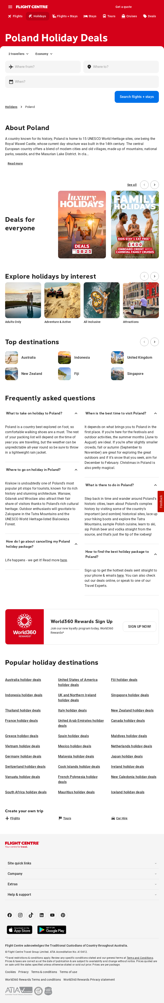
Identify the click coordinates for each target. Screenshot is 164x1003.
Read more (15, 163)
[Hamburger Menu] (10, 7)
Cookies (10, 972)
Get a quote (124, 7)
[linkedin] (41, 915)
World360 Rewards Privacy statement (89, 979)
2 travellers (16, 54)
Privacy (23, 972)
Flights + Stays (67, 16)
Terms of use (68, 972)
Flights (17, 16)
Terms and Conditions (140, 957)
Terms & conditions (44, 972)
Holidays (40, 16)
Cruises (131, 16)
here (63, 560)
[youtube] (52, 915)
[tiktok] (30, 915)
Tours (111, 16)
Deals (152, 16)
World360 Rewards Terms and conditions (33, 979)
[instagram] (20, 915)
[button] (161, 501)
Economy (41, 54)
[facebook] (9, 915)
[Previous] (144, 185)
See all (132, 184)
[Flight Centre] (31, 7)
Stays (92, 16)
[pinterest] (63, 915)
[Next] (154, 185)
